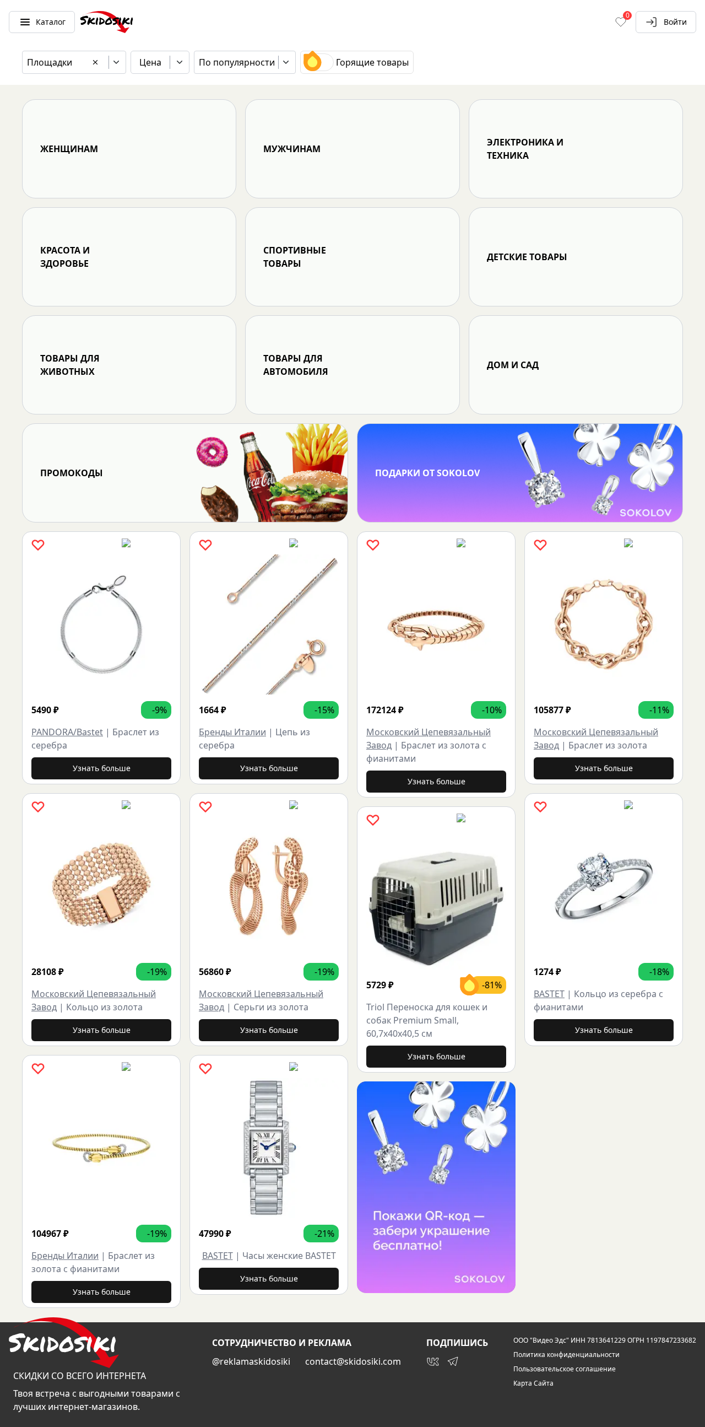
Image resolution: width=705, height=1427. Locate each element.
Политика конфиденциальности (566, 1354)
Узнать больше (102, 768)
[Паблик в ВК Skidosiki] (433, 1361)
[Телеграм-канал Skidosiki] (452, 1361)
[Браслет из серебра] (101, 624)
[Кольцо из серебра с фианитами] (604, 886)
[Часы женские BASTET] (269, 1148)
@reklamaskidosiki (251, 1361)
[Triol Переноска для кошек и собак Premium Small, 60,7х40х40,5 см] (436, 900)
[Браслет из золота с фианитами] (101, 1148)
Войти (675, 22)
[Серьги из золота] (269, 886)
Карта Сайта (533, 1383)
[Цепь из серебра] (269, 624)
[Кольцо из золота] (101, 886)
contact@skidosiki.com (353, 1361)
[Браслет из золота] (604, 624)
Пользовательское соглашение (564, 1369)
